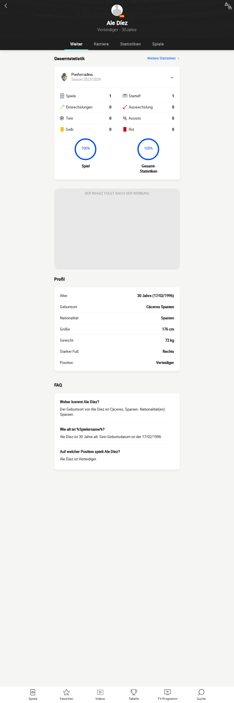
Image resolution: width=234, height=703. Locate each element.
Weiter (76, 44)
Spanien (167, 317)
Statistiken (130, 44)
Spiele (158, 44)
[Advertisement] (117, 234)
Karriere (101, 44)
